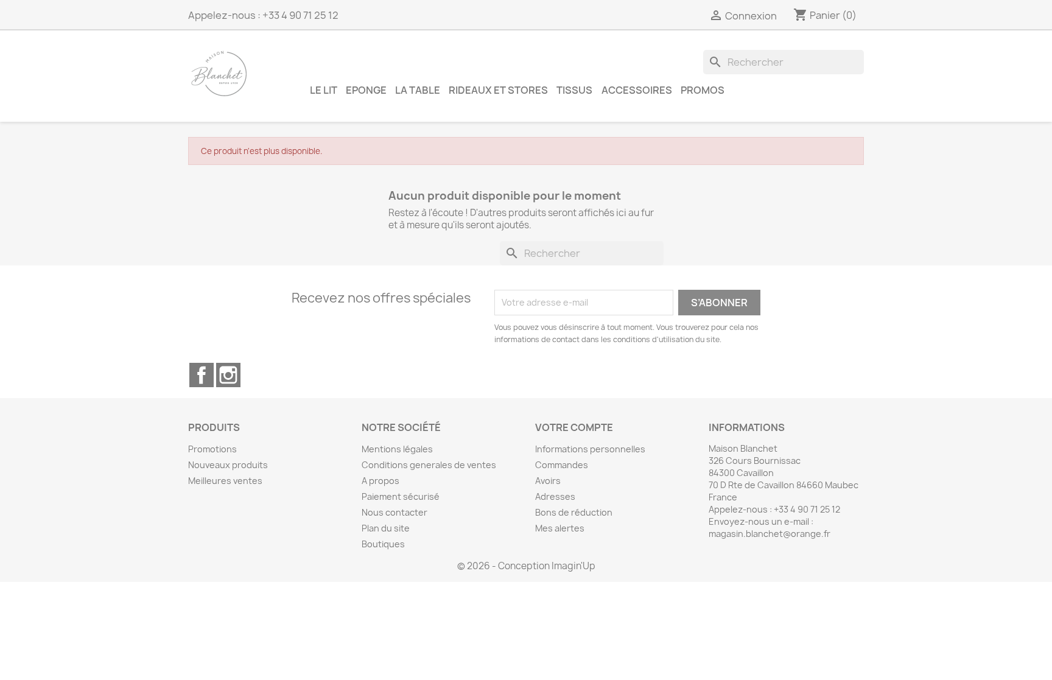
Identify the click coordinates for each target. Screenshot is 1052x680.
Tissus (574, 89)
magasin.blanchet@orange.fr (769, 533)
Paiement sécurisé (401, 496)
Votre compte (574, 427)
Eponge (366, 89)
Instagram (228, 375)
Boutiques (383, 544)
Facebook (201, 375)
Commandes (561, 465)
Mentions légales (397, 449)
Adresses (555, 496)
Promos (702, 89)
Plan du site (386, 528)
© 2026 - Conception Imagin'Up (526, 565)
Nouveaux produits (228, 465)
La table (417, 89)
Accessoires (636, 89)
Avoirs (548, 480)
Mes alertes (559, 528)
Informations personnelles (590, 449)
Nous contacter (394, 512)
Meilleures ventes (225, 480)
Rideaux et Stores (498, 89)
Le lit (323, 89)
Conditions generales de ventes (429, 465)
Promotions (212, 449)
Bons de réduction (573, 512)
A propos (380, 480)
